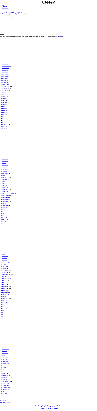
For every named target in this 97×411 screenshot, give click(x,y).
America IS (4, 62)
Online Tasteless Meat (5, 276)
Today (3, 365)
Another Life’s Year (5, 84)
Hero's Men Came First (6, 179)
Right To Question (5, 318)
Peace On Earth (4, 300)
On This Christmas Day (6, 272)
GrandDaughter (4, 171)
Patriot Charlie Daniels (6, 294)
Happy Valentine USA (6, 173)
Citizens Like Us (5, 110)
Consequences (4, 114)
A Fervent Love (4, 43)
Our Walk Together (5, 290)
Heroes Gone (4, 183)
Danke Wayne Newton (6, 118)
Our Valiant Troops (5, 288)
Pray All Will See (5, 302)
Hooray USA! (4, 197)
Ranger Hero (4, 306)
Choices (3, 106)
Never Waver (4, 260)
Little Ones (4, 235)
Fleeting (3, 138)
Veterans (3, 379)
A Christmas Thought (5, 39)
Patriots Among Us (5, 298)
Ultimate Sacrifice (5, 373)
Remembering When (5, 316)
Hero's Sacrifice (4, 181)
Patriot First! (4, 296)
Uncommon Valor (5, 375)
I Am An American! (5, 201)
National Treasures (5, 256)
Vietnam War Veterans (6, 381)
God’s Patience (4, 167)
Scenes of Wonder (5, 326)
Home (3, 5)
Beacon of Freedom (5, 88)
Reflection (4, 310)
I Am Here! (4, 203)
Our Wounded (4, 292)
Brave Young (4, 102)
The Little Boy (4, 351)
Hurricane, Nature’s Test (6, 199)
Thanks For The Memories (6, 345)
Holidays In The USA (5, 191)
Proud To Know (5, 304)
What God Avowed (5, 389)
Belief (3, 94)
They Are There (5, 359)
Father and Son (4, 134)
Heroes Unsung (4, 185)
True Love (4, 367)
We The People (4, 387)
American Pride (5, 8)
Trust (3, 369)
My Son (3, 254)
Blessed (3, 96)
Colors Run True (5, 112)
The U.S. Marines (5, 353)
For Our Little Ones (5, 140)
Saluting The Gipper (5, 324)
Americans (4, 80)
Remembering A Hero (5, 314)
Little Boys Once (5, 233)
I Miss (3, 213)
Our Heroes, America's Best (6, 278)
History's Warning (5, 187)
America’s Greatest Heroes (6, 66)
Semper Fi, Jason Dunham (6, 328)
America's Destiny (5, 64)
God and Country (5, 159)
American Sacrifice (5, 76)
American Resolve (5, 74)
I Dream (3, 209)
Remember (4, 312)
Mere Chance (4, 7)
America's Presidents (5, 68)
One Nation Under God (6, 274)
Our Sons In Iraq (5, 282)
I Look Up (4, 211)
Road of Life (4, 320)
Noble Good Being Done (6, 262)
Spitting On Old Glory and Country (8, 330)
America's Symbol (5, 70)
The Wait (3, 355)
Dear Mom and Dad (5, 120)
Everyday (4, 132)
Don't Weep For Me (5, 128)
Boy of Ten (4, 98)
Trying (3, 371)
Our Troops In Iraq (5, 286)
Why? (3, 391)
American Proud (5, 72)
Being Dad (4, 92)
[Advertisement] (13, 25)
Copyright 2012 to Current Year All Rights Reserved (50, 408)
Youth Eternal (4, 393)
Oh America (4, 264)
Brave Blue (4, 100)
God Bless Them (5, 161)
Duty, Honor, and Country (6, 130)
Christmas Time (4, 108)
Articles (3, 10)
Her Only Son (4, 175)
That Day (3, 347)
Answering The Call (5, 86)
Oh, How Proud (5, 266)
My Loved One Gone (5, 250)
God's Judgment (5, 165)
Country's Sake (4, 116)
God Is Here (4, 163)
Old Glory (4, 268)
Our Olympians (4, 280)
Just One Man (4, 221)
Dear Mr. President (5, 122)
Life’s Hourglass (5, 231)
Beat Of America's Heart (6, 90)
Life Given (4, 227)
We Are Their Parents (5, 383)
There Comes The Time (6, 357)
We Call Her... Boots (5, 385)
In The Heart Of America (6, 219)
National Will (4, 258)
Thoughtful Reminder (5, 363)
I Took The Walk (5, 215)
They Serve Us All (5, 361)
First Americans (4, 136)
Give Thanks (4, 157)
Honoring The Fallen (5, 195)
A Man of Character (5, 45)
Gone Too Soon (5, 169)
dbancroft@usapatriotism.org (5, 402)
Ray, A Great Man (5, 308)
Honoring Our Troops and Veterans (8, 193)
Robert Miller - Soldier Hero (6, 322)
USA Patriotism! (59, 36)
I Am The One (4, 205)
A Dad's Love (4, 41)
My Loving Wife (5, 252)
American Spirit (4, 78)
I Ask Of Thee (4, 207)
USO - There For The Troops (7, 377)
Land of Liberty (4, 223)
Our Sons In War (5, 284)
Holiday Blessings (5, 189)
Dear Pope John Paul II (6, 124)
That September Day (5, 349)
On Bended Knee (5, 270)
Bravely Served (4, 104)
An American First (5, 82)
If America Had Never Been (6, 217)
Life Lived (4, 229)
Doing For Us (4, 126)
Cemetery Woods (5, 6)
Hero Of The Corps (5, 177)
